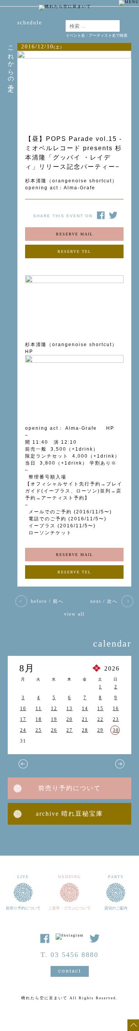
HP (109, 428)
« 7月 (23, 764)
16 (116, 708)
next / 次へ (104, 601)
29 (100, 730)
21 (85, 719)
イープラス (42, 525)
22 (100, 719)
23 (116, 719)
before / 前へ (47, 601)
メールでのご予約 (50, 512)
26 (54, 730)
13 (69, 708)
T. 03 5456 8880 (69, 954)
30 (116, 730)
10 (23, 708)
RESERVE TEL (74, 251)
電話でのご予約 (47, 519)
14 (85, 708)
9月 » (119, 764)
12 (54, 708)
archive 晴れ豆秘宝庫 (69, 813)
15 (100, 708)
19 (54, 719)
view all (74, 614)
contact (69, 971)
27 (69, 730)
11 (39, 708)
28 (85, 730)
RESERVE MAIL (74, 234)
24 (23, 730)
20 (69, 719)
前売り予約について (69, 788)
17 (23, 719)
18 (39, 719)
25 (39, 730)
